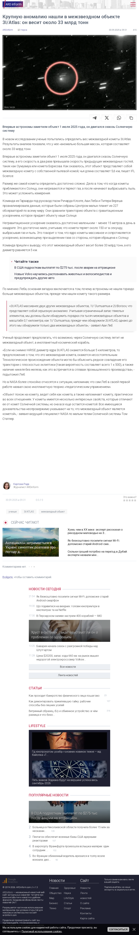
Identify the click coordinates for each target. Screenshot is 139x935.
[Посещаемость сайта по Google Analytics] (10, 880)
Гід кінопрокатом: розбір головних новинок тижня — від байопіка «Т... (66, 753)
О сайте (84, 903)
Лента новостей (68, 675)
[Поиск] (114, 4)
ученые (13, 511)
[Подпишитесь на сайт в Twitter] (116, 898)
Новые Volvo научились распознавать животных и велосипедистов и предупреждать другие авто (63, 276)
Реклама (85, 908)
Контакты (86, 913)
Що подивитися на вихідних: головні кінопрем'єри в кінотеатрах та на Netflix (68, 608)
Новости (85, 888)
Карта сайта (87, 918)
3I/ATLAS (29, 511)
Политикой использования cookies (42, 931)
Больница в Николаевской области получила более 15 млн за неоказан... (71, 829)
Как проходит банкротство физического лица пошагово (67, 695)
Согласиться (118, 929)
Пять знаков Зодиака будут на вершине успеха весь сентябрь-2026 (65, 781)
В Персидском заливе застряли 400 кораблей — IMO (69, 615)
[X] (107, 117)
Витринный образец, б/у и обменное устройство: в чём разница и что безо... (69, 712)
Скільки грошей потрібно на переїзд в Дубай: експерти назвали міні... (97, 553)
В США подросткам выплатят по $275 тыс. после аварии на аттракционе (64, 267)
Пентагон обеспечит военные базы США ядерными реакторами (64, 838)
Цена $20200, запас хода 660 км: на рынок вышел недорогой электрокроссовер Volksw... (67, 657)
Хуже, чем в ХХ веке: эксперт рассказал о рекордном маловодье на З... (95, 531)
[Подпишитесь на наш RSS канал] (126, 898)
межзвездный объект (53, 511)
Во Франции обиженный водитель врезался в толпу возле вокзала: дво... (69, 857)
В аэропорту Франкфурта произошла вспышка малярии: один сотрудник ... (71, 848)
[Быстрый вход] (124, 4)
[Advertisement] (69, 454)
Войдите (8, 577)
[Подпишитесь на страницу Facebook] (106, 898)
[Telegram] (94, 117)
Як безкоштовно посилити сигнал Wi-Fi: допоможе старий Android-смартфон (72, 598)
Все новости (68, 666)
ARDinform (8, 892)
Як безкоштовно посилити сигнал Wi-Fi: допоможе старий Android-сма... (94, 542)
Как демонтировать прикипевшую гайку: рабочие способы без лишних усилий (69, 703)
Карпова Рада (21, 484)
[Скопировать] (131, 117)
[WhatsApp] (119, 117)
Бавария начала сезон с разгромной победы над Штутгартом (67, 648)
